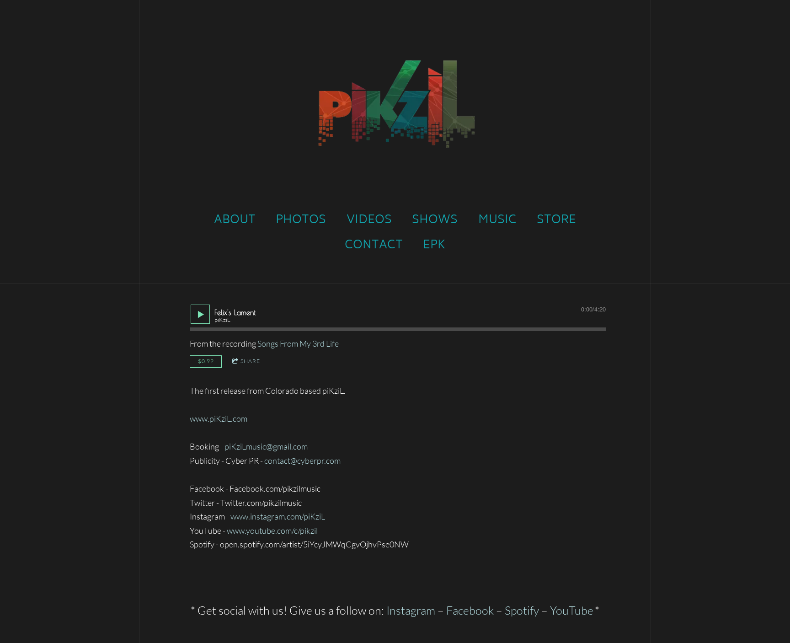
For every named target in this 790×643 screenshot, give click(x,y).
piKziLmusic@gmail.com (266, 446)
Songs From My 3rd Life (298, 343)
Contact (374, 245)
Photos (301, 220)
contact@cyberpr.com (302, 460)
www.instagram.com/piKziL (277, 516)
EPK (434, 245)
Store (556, 220)
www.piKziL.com (218, 418)
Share (250, 361)
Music (497, 220)
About (235, 220)
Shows (435, 220)
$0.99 (206, 361)
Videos (369, 220)
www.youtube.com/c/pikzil (272, 530)
